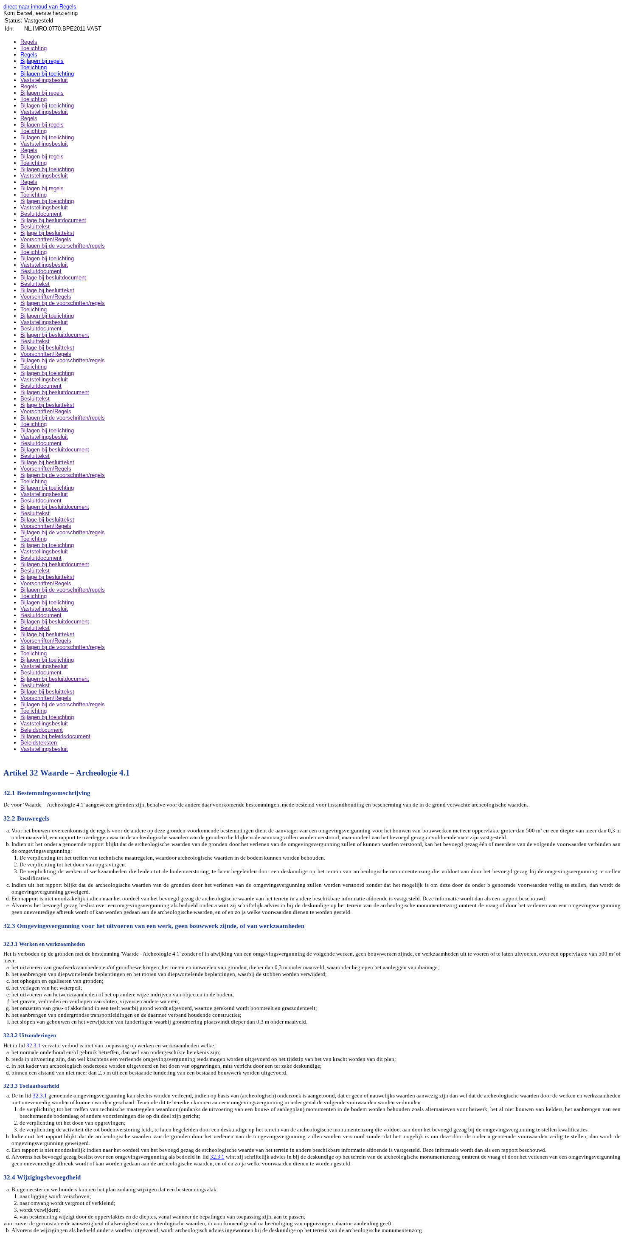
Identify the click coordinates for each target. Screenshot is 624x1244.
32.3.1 (33, 1045)
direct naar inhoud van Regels (39, 6)
